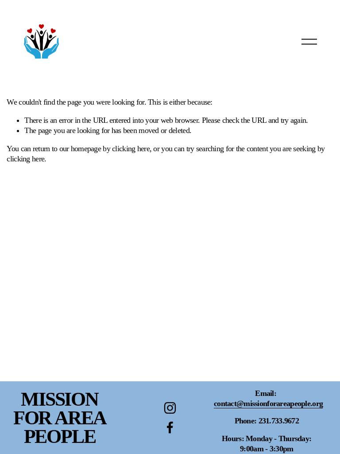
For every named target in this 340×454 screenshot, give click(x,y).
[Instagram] (170, 408)
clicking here (131, 148)
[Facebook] (170, 427)
